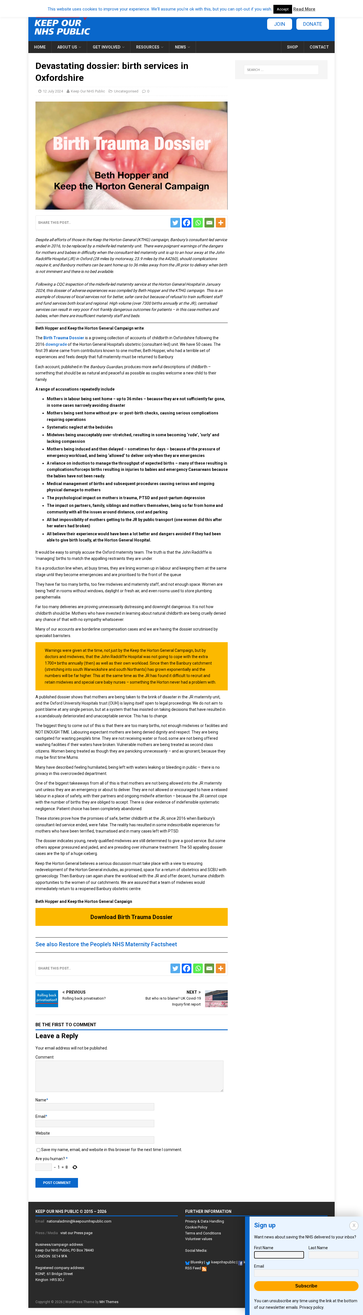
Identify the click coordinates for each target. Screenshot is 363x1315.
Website (42, 1133)
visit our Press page (76, 1233)
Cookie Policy (196, 1227)
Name (40, 1100)
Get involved (107, 47)
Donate (312, 24)
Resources (147, 47)
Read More (304, 9)
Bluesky (196, 1262)
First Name (263, 1248)
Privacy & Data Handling (204, 1221)
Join (279, 24)
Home (40, 47)
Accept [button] (283, 9)
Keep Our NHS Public (88, 91)
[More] (221, 223)
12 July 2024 (53, 91)
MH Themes (109, 1302)
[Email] (209, 223)
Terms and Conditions (203, 1233)
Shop (292, 47)
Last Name (318, 1248)
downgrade (56, 344)
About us (67, 47)
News (180, 47)
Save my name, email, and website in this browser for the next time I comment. (111, 1149)
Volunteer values (198, 1239)
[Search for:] (281, 70)
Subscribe (306, 1286)
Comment (44, 1057)
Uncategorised (126, 91)
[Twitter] (175, 223)
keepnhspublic (223, 1262)
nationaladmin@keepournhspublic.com (79, 1221)
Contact (319, 47)
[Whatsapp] (198, 223)
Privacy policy (311, 1307)
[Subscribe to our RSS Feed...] (204, 1268)
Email (40, 1116)
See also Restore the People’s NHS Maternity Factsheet (106, 944)
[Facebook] (187, 223)
